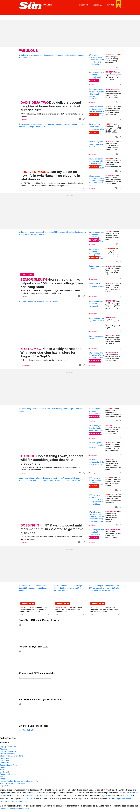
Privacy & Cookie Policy (40, 795)
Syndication (107, 795)
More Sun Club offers (27, 730)
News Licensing (6, 758)
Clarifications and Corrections (11, 756)
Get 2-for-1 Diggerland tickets (33, 726)
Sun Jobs (3, 776)
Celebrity (92, 102)
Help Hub (3, 767)
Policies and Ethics (7, 754)
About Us (3, 749)
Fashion (23, 473)
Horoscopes (93, 154)
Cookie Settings (6, 772)
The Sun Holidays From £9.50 (33, 647)
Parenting (23, 119)
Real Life (92, 85)
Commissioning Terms (8, 765)
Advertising (4, 760)
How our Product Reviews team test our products (19, 781)
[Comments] (80, 119)
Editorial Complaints (8, 751)
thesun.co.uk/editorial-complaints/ (14, 809)
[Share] (84, 119)
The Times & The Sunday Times (12, 783)
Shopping (4, 779)
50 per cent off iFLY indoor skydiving (37, 673)
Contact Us (4, 763)
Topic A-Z (3, 770)
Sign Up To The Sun (8, 747)
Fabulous (92, 421)
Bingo (22, 614)
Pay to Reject (5, 786)
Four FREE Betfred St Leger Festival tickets (40, 699)
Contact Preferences (8, 774)
